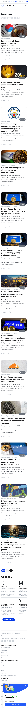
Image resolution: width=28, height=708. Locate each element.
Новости (3, 633)
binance (18, 80)
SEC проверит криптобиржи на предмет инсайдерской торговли (13, 420)
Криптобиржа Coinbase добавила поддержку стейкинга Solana (11, 252)
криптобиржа (6, 38)
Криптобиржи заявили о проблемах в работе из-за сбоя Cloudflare (12, 379)
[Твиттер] (7, 641)
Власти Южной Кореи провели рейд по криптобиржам (10, 43)
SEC (13, 416)
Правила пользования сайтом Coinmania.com (13, 638)
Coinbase (14, 206)
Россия (4, 498)
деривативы (15, 289)
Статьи (9, 633)
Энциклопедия (16, 633)
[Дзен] (13, 641)
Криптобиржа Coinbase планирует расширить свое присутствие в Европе (13, 211)
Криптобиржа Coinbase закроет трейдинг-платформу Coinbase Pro (13, 338)
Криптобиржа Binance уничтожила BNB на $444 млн (12, 84)
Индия (4, 165)
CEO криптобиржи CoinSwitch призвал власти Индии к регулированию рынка (13, 546)
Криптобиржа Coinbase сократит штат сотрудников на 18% (11, 462)
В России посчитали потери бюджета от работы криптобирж (13, 503)
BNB (3, 80)
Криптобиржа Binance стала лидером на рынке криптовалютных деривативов (12, 295)
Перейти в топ (16, 704)
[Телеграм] (5, 641)
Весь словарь (8, 619)
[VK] (2, 641)
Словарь (6, 576)
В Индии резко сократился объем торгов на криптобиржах (12, 170)
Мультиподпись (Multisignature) (23, 587)
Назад (3, 570)
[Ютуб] (10, 641)
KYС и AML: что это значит (8, 586)
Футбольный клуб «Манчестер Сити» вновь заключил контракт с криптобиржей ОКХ (12, 127)
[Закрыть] (26, 686)
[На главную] (7, 5)
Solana (13, 248)
